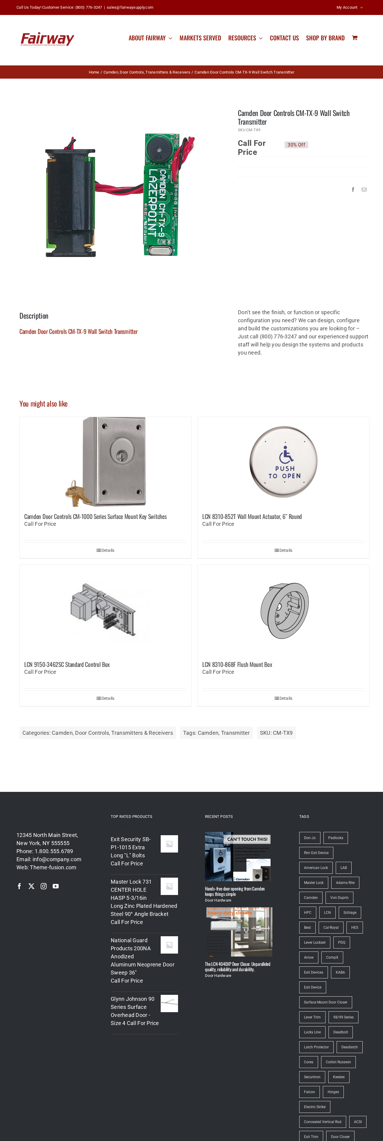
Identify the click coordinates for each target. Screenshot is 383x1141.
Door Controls (92, 733)
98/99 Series (343, 1017)
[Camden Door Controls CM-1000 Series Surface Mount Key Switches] (105, 462)
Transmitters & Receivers (142, 733)
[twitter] (31, 886)
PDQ (341, 942)
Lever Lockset (315, 942)
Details (108, 550)
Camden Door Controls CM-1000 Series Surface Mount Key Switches (95, 516)
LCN (327, 913)
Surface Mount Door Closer (325, 1002)
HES (354, 927)
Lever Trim (312, 1017)
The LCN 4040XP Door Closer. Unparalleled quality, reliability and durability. (237, 966)
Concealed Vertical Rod (322, 1122)
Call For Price (252, 145)
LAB (344, 868)
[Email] (364, 189)
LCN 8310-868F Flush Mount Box (237, 664)
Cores (308, 1062)
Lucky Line (312, 1032)
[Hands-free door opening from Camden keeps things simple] (238, 856)
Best (307, 927)
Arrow (309, 957)
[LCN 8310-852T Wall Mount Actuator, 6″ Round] (283, 462)
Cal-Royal (331, 927)
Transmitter (235, 733)
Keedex (339, 1077)
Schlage (350, 913)
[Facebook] (353, 189)
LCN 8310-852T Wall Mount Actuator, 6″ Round (252, 516)
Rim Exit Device (316, 853)
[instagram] (44, 886)
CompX (332, 957)
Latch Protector (316, 1047)
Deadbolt (340, 1032)
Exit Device (312, 987)
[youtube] (56, 886)
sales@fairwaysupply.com (130, 7)
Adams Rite (345, 883)
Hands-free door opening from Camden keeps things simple (235, 891)
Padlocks (335, 838)
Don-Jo (310, 838)
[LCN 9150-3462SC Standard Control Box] (105, 610)
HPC (307, 913)
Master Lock (313, 883)
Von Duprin (339, 898)
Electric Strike (315, 1107)
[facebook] (19, 886)
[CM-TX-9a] (120, 195)
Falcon (309, 1092)
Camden (62, 733)
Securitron (312, 1077)
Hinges (333, 1092)
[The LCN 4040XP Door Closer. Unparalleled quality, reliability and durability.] (238, 932)
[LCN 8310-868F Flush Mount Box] (283, 610)
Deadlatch (349, 1047)
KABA (340, 972)
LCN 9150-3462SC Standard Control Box (67, 664)
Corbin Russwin (338, 1062)
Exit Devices (313, 972)
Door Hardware (218, 900)
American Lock (316, 868)
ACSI (358, 1122)
